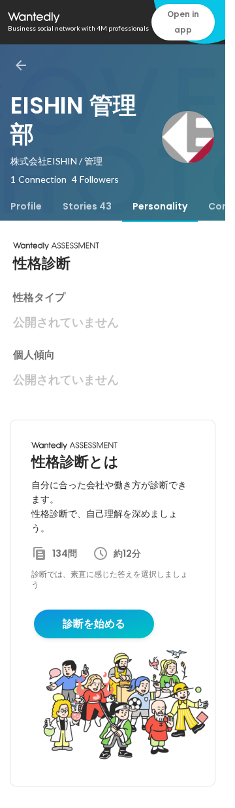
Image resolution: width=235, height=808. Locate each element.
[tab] (26, 206)
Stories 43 (87, 206)
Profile (26, 206)
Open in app (183, 21)
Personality (160, 206)
